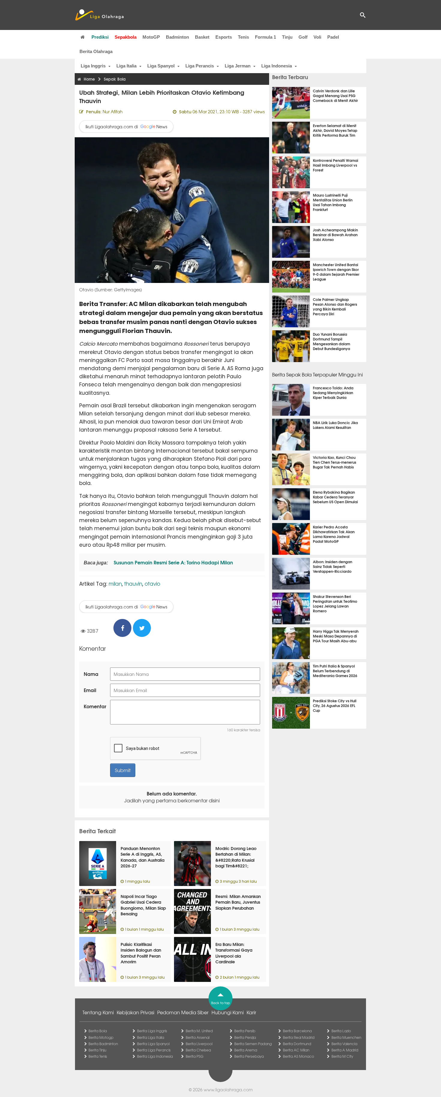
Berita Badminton (103, 1043)
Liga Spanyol (161, 65)
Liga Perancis (199, 65)
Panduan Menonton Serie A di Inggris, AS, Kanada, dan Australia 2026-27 (142, 857)
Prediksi (100, 37)
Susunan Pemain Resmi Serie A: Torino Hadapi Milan (172, 562)
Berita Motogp (100, 1037)
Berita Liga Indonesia (155, 1056)
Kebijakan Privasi (135, 1012)
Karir (251, 1012)
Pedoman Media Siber (182, 1012)
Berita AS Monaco (298, 1056)
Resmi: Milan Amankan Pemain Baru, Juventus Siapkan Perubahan (238, 902)
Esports (223, 37)
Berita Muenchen (346, 1037)
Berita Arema (245, 1050)
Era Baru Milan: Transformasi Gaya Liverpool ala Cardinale (233, 953)
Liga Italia (126, 65)
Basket (202, 37)
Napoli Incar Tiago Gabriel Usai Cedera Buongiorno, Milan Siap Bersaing (143, 905)
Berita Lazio (341, 1030)
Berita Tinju (97, 1050)
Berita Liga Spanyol (153, 1043)
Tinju (287, 37)
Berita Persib (244, 1030)
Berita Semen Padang (253, 1043)
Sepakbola (125, 37)
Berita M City (342, 1056)
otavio (152, 583)
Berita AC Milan (296, 1050)
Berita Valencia (344, 1043)
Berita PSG (194, 1056)
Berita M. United (199, 1030)
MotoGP (151, 37)
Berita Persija (245, 1037)
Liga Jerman (237, 65)
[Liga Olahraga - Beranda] (99, 15)
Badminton (177, 37)
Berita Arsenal (197, 1037)
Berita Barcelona (297, 1030)
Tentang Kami (98, 1012)
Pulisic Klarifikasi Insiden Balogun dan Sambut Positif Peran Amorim (141, 953)
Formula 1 (265, 37)
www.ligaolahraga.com (228, 1090)
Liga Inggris (93, 65)
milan (115, 583)
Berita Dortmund (297, 1043)
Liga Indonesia (276, 65)
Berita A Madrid (345, 1050)
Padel (333, 37)
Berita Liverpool (199, 1043)
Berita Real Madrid (298, 1037)
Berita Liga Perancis (154, 1050)
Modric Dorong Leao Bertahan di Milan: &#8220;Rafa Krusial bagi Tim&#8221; (235, 857)
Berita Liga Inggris (152, 1030)
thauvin (133, 583)
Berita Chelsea (198, 1050)
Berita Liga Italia (150, 1037)
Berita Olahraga (96, 51)
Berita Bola (97, 1030)
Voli (317, 37)
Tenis (243, 37)
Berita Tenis (97, 1056)
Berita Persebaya (249, 1056)
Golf (303, 37)
